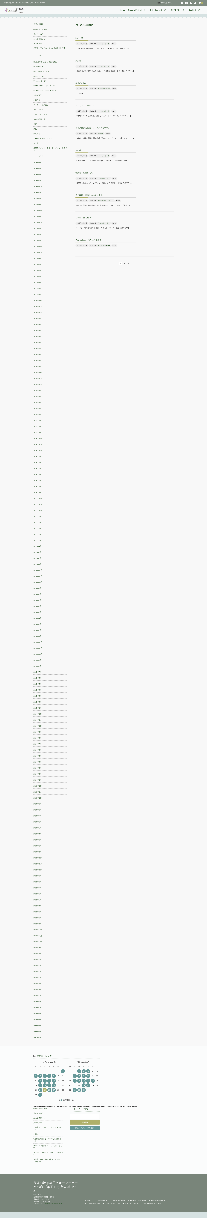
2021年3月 (37, 283)
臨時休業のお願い (40, 29)
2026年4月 (37, 169)
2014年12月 (38, 714)
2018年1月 (37, 492)
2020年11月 (37, 306)
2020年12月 (38, 300)
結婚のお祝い (81, 83)
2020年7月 (37, 330)
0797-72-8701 (166, 3)
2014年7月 (37, 744)
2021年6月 (37, 265)
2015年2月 (37, 702)
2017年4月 (37, 546)
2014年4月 (37, 762)
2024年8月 (37, 199)
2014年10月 (38, 726)
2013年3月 (37, 840)
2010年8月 (37, 1002)
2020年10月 (38, 312)
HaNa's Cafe (38, 67)
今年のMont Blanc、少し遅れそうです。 (92, 128)
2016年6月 (37, 606)
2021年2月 (37, 288)
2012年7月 (37, 888)
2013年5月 (37, 828)
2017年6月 (37, 534)
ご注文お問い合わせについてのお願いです (49, 48)
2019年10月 (38, 384)
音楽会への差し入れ (84, 173)
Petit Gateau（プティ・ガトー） (45, 90)
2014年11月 (37, 720)
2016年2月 (37, 630)
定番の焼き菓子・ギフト (106, 201)
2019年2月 (37, 426)
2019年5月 (37, 414)
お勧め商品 (37, 95)
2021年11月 (37, 253)
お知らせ (101, 133)
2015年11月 (37, 648)
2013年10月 (38, 798)
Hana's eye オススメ (41, 71)
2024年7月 (37, 205)
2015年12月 (38, 642)
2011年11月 (37, 936)
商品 (35, 129)
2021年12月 (38, 247)
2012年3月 (37, 912)
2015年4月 (37, 690)
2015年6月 (37, 678)
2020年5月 (37, 342)
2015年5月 (37, 684)
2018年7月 (37, 462)
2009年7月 (37, 1026)
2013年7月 (37, 816)
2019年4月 (37, 420)
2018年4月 (37, 474)
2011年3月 (37, 984)
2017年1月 (37, 564)
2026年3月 (37, 175)
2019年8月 (37, 396)
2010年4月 (37, 1014)
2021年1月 (37, 294)
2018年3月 (37, 480)
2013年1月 (37, 852)
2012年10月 (38, 870)
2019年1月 (37, 432)
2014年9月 (37, 732)
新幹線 (78, 150)
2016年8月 (37, 594)
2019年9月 (37, 390)
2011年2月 (37, 990)
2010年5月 (37, 1008)
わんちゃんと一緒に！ (85, 105)
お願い (35, 1134)
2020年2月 (37, 360)
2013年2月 (37, 846)
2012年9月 (37, 876)
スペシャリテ (38, 110)
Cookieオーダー (195, 10)
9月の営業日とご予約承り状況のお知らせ (47, 1140)
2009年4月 (37, 1032)
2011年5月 (37, 972)
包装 (35, 124)
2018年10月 (38, 450)
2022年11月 (37, 223)
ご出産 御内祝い (84, 218)
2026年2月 (37, 181)
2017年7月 (37, 528)
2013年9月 (37, 804)
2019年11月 (37, 378)
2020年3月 (37, 354)
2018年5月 (37, 468)
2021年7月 (37, 259)
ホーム (122, 10)
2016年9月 (37, 588)
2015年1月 (37, 708)
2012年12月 (38, 858)
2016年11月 (37, 576)
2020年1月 (37, 366)
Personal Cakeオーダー (137, 10)
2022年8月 (37, 229)
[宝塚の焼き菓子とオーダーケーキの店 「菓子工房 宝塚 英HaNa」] (15, 10)
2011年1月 (37, 996)
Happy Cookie (38, 76)
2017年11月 (37, 504)
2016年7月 (37, 600)
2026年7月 (37, 163)
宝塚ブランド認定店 (131, 1203)
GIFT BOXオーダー (178, 10)
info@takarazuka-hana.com (54, 1203)
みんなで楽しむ (39, 39)
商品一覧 (36, 134)
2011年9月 (37, 948)
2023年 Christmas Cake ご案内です (48, 1154)
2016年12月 (38, 570)
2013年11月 (37, 792)
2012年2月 (37, 918)
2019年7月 (37, 402)
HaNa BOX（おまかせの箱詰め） (45, 62)
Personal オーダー (104, 88)
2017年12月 (38, 498)
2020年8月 (37, 324)
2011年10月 (37, 942)
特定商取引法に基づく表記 (152, 1203)
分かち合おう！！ (40, 34)
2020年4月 (37, 348)
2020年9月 (37, 318)
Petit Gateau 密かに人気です (88, 240)
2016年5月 (37, 612)
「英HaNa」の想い (93, 1203)
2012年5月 (37, 900)
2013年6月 (37, 822)
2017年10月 (38, 510)
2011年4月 (37, 978)
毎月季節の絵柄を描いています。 (89, 195)
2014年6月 (37, 750)
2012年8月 (37, 882)
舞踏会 (78, 61)
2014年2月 (37, 774)
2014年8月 (37, 738)
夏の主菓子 (37, 43)
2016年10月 (38, 582)
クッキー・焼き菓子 (41, 105)
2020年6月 (37, 336)
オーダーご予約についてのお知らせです (47, 1147)
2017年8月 (37, 522)
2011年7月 (37, 960)
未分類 (35, 143)
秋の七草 (79, 38)
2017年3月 (37, 552)
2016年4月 (37, 618)
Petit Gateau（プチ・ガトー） (44, 86)
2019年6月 (37, 408)
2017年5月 (37, 540)
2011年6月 (37, 966)
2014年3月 (37, 768)
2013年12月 (38, 786)
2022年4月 (37, 241)
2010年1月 (37, 1020)
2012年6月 (37, 894)
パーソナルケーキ (103, 44)
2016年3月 (37, 624)
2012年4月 (37, 906)
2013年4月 (37, 834)
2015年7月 (37, 672)
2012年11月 (37, 864)
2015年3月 (37, 696)
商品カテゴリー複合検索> (85, 1128)
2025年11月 (37, 187)
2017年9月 (37, 516)
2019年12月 (38, 372)
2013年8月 (37, 810)
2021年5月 (37, 271)
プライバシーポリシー (112, 1203)
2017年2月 (37, 558)
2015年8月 (37, 666)
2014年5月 (37, 756)
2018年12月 (38, 438)
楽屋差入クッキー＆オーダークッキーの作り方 (50, 149)
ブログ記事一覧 (39, 119)
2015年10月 (38, 654)
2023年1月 (37, 217)
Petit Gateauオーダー (158, 10)
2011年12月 (37, 930)
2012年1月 (37, 924)
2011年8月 (37, 954)
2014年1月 (37, 780)
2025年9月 (37, 193)
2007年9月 (37, 1038)
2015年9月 (37, 660)
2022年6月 (37, 235)
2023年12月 (38, 211)
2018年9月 (37, 456)
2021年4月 (37, 277)
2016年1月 (37, 636)
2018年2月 (37, 486)
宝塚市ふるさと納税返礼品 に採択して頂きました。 (47, 1160)
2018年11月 (37, 444)
